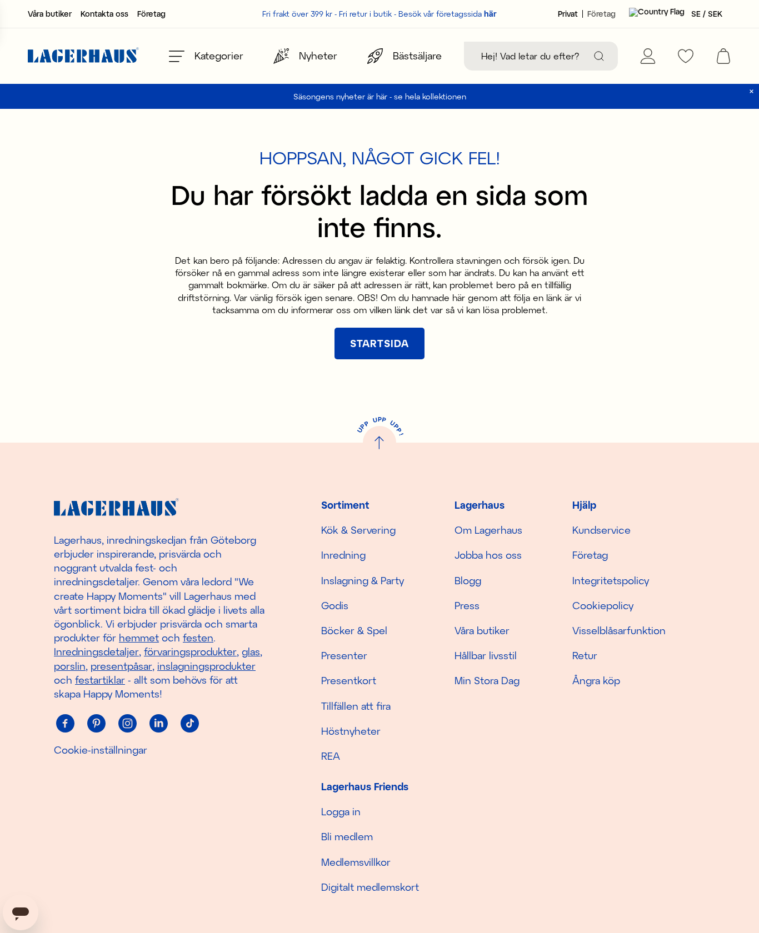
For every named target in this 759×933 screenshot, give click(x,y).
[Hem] (83, 56)
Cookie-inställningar (100, 750)
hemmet (139, 637)
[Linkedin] (158, 723)
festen (198, 637)
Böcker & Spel (354, 630)
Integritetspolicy (610, 580)
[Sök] (599, 56)
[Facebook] (65, 723)
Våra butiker (50, 14)
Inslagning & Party (362, 580)
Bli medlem (347, 836)
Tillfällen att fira (356, 706)
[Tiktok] (189, 723)
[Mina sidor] (648, 56)
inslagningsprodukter (206, 666)
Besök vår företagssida (447, 13)
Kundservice (601, 530)
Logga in (341, 811)
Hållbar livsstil (486, 655)
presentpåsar (121, 666)
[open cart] (723, 56)
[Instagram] (127, 723)
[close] (751, 91)
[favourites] (685, 56)
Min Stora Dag (487, 680)
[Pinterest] (96, 723)
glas (251, 651)
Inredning (343, 555)
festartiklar (100, 680)
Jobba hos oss (488, 555)
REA (330, 756)
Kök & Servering (358, 530)
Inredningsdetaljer (96, 651)
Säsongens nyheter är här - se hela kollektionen (379, 96)
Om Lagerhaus (488, 530)
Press (467, 605)
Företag (151, 14)
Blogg (468, 580)
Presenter (344, 655)
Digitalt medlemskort (370, 887)
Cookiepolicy (602, 605)
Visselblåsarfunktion (619, 630)
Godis (334, 605)
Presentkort (348, 680)
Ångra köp (596, 680)
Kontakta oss (104, 14)
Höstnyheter (351, 731)
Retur (584, 655)
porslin (70, 666)
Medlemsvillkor (356, 862)
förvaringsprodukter (190, 651)
